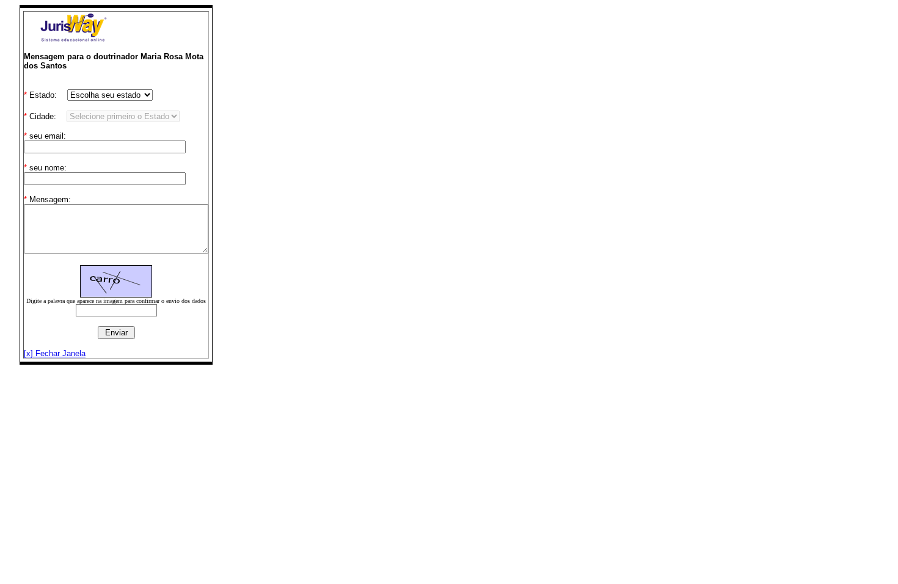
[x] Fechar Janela (55, 353)
